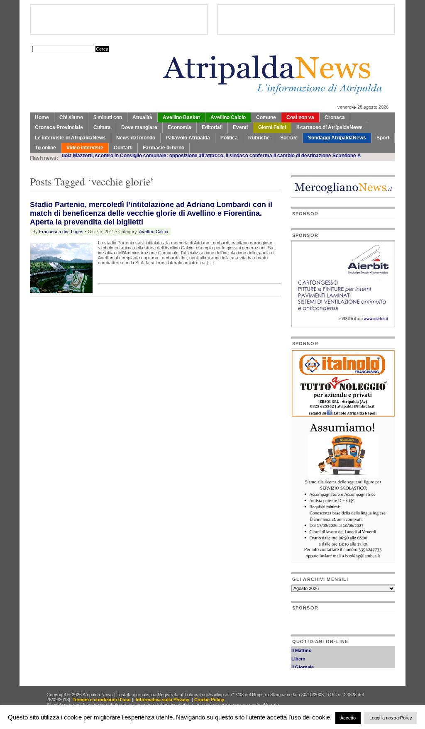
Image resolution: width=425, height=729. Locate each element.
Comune (266, 117)
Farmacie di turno (163, 148)
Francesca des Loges (61, 231)
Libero (298, 655)
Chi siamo (71, 117)
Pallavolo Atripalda (188, 138)
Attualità (142, 117)
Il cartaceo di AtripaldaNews (329, 127)
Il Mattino (301, 647)
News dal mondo (135, 138)
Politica (229, 138)
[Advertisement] (127, 317)
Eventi (240, 127)
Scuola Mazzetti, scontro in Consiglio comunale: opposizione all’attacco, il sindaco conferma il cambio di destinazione (180, 155)
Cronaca (335, 117)
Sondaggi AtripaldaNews (337, 138)
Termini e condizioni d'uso (102, 699)
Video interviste (84, 148)
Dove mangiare (139, 127)
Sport (382, 138)
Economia (179, 127)
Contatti (123, 148)
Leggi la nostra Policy (390, 717)
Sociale (289, 138)
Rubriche (259, 138)
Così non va (300, 117)
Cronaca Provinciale (59, 127)
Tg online (45, 148)
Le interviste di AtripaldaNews (70, 138)
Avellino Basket (181, 117)
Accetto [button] (348, 717)
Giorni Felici (272, 127)
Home (42, 117)
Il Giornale (302, 663)
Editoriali (212, 127)
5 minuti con (107, 117)
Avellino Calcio (228, 117)
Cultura (102, 127)
